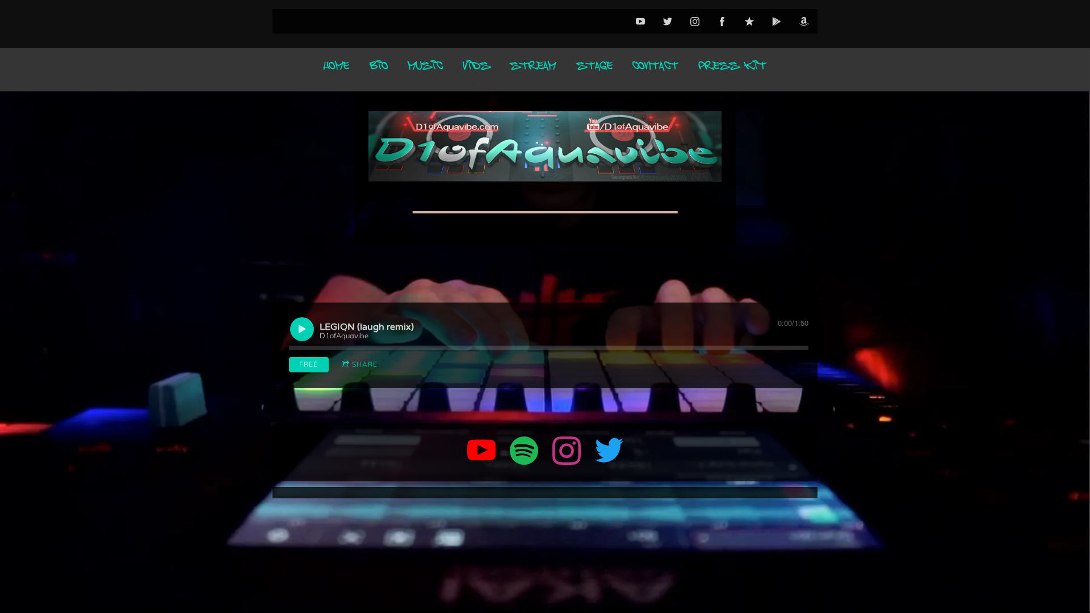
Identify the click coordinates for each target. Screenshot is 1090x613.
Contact (655, 69)
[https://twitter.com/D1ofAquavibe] (609, 452)
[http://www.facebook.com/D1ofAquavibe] (722, 21)
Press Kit (732, 69)
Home (336, 69)
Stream (533, 69)
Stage (595, 69)
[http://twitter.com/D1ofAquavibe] (667, 21)
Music (425, 69)
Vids (477, 69)
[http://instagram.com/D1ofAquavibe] (694, 21)
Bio (379, 69)
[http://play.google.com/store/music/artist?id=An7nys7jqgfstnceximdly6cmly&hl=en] (776, 21)
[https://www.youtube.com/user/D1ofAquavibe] (481, 452)
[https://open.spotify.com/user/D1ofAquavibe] (524, 452)
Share (365, 364)
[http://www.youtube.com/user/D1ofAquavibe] (640, 21)
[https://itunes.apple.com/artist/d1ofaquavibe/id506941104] (749, 21)
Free (308, 364)
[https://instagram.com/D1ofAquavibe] (566, 452)
